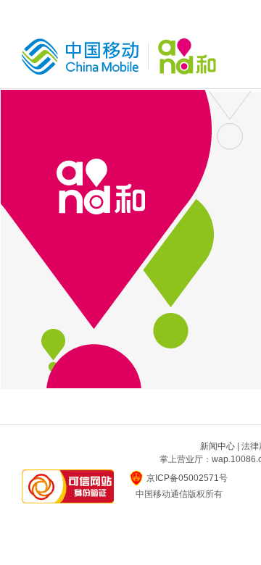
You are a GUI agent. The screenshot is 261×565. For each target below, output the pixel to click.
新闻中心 (217, 446)
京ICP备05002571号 (187, 478)
